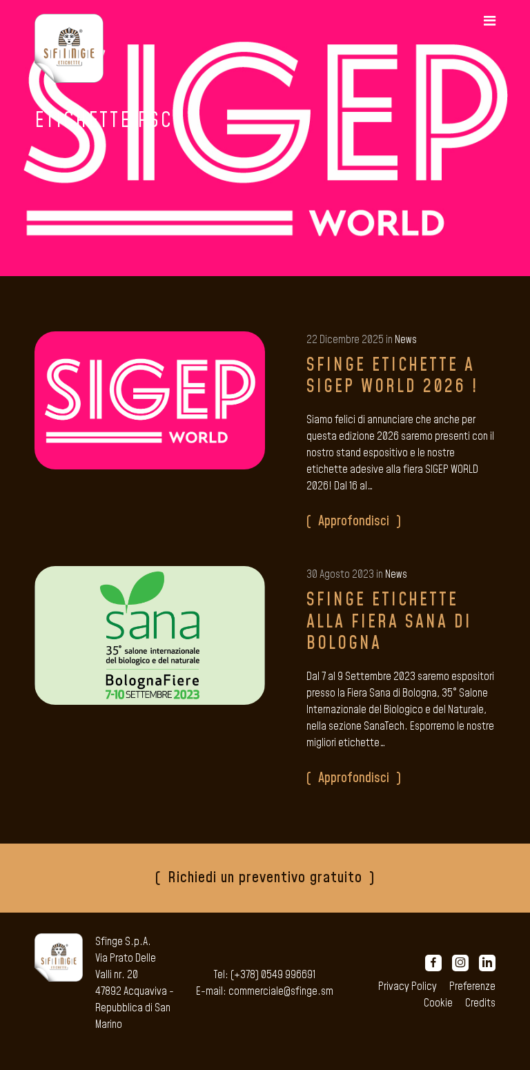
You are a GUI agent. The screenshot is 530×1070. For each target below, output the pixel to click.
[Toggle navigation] (482, 21)
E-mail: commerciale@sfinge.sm (264, 991)
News (406, 339)
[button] (489, 21)
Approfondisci (353, 521)
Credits (480, 1003)
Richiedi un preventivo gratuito (265, 877)
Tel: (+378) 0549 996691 (264, 974)
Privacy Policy (407, 986)
